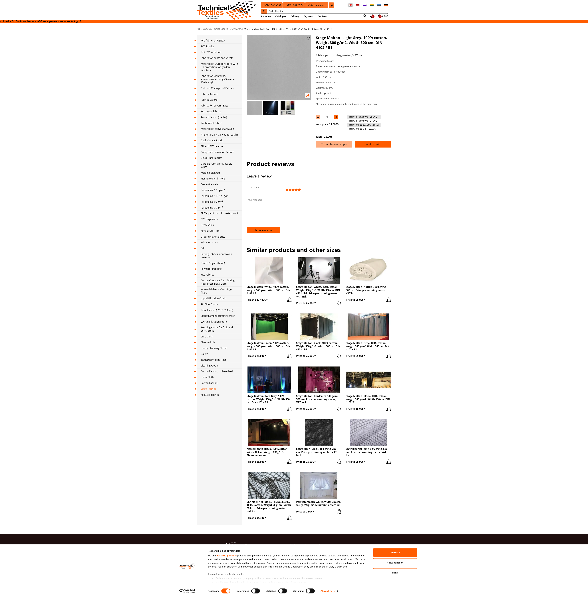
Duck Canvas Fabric (212, 140)
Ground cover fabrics (213, 236)
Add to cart (372, 144)
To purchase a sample (334, 144)
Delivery (295, 16)
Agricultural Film (210, 230)
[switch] (255, 590)
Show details (328, 591)
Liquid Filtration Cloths (214, 298)
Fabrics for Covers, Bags (214, 105)
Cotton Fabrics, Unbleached (217, 371)
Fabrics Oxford (209, 99)
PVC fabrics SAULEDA (213, 40)
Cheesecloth (208, 342)
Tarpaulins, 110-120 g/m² (215, 196)
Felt (203, 248)
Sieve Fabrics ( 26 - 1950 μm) (217, 310)
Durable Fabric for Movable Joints (216, 165)
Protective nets (209, 184)
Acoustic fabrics (210, 394)
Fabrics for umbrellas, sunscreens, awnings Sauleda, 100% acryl (218, 79)
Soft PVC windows (211, 52)
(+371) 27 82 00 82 (272, 5)
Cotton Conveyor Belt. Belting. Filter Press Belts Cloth (218, 282)
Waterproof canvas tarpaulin (217, 128)
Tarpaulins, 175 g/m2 (213, 190)
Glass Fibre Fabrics (211, 158)
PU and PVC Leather (212, 146)
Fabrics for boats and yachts (217, 58)
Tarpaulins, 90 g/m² (212, 201)
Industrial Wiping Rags (213, 359)
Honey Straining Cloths (214, 348)
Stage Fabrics (236, 29)
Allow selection (395, 562)
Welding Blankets (210, 172)
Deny (395, 572)
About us (266, 16)
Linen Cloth (207, 377)
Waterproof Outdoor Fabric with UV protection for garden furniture (219, 67)
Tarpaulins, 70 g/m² (212, 207)
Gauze (204, 354)
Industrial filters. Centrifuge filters (216, 291)
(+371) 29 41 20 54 (294, 5)
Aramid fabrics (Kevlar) (214, 117)
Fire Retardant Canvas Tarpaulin (219, 134)
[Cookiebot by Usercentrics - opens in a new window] (187, 591)
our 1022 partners (226, 555)
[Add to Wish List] (307, 38)
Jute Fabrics (207, 274)
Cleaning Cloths (210, 365)
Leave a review (263, 230)
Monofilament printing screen (218, 315)
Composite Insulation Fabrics (217, 152)
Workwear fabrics (211, 111)
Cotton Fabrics (209, 383)
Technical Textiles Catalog (215, 29)
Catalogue (280, 16)
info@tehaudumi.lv (317, 5)
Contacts (322, 16)
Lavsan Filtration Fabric (214, 321)
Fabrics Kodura (209, 94)
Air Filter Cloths (209, 304)
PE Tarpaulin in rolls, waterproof (219, 213)
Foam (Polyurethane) (213, 263)
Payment (308, 16)
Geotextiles (207, 225)
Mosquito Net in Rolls (213, 178)
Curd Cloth (207, 336)
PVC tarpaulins (209, 219)
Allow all (395, 552)
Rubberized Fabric (211, 123)
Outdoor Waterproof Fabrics (217, 88)
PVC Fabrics (207, 46)
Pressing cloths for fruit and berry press (217, 329)
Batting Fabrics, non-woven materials (216, 255)
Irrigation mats (209, 242)
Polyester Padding (211, 268)
